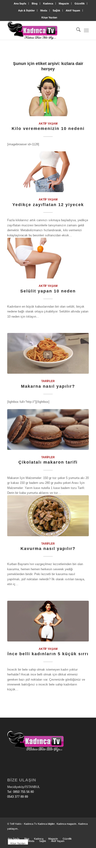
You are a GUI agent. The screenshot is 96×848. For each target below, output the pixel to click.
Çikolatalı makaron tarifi (48, 462)
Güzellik (80, 3)
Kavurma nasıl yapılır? (48, 548)
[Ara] (76, 30)
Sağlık (56, 10)
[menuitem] (20, 3)
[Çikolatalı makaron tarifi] (48, 429)
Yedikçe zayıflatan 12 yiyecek (48, 204)
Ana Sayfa (20, 3)
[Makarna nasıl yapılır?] (48, 353)
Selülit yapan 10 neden (48, 291)
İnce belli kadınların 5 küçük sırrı (48, 653)
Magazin (64, 3)
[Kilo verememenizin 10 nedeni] (48, 95)
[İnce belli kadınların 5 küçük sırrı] (48, 621)
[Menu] (86, 30)
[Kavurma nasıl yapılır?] (48, 515)
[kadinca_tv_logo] (39, 30)
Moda (43, 10)
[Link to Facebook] (71, 833)
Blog (35, 3)
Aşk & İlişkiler (26, 10)
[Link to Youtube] (85, 833)
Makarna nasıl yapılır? (48, 386)
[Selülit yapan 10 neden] (48, 258)
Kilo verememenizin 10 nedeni (48, 128)
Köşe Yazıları (49, 17)
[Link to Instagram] (78, 833)
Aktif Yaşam (73, 10)
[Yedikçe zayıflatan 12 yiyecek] (48, 171)
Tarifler (48, 381)
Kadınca (48, 3)
